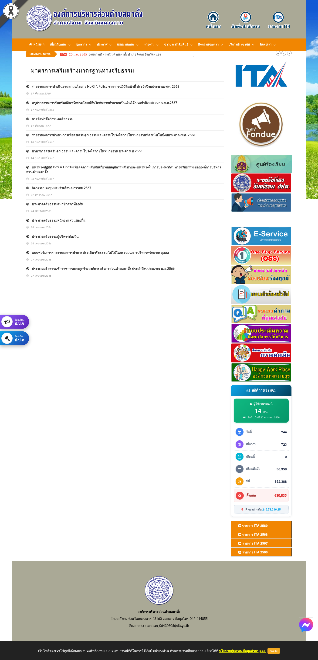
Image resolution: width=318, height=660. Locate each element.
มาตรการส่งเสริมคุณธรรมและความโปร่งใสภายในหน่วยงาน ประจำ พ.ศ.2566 (85, 151)
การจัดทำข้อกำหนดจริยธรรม (51, 119)
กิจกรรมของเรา (208, 44)
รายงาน (149, 44)
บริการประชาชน (239, 44)
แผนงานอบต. (125, 44)
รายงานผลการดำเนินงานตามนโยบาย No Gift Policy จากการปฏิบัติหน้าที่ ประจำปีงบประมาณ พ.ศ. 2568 (104, 86)
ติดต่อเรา (265, 44)
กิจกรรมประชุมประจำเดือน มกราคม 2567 (60, 188)
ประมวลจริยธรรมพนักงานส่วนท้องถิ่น (57, 220)
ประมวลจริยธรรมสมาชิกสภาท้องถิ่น (56, 204)
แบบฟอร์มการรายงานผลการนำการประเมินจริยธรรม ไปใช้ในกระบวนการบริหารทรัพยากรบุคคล (99, 252)
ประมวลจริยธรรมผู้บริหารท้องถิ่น (54, 236)
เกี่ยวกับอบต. (58, 44)
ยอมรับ (273, 651)
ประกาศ (102, 44)
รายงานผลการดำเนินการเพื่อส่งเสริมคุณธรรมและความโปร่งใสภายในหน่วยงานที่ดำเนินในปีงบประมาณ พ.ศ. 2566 (112, 135)
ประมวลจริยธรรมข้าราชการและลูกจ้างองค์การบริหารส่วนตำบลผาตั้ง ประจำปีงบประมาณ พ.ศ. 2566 (102, 269)
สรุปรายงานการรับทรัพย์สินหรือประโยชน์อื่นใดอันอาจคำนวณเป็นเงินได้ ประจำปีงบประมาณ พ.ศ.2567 (103, 103)
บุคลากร (81, 44)
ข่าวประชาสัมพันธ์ (176, 44)
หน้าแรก (38, 44)
